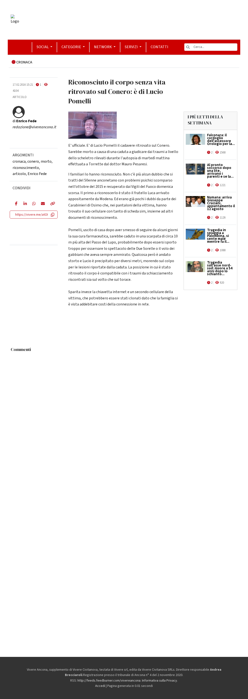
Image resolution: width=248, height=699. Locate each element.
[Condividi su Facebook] (16, 204)
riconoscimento (26, 167)
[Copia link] (51, 204)
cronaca (19, 161)
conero (33, 161)
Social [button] (43, 47)
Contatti (159, 47)
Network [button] (103, 47)
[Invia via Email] (42, 204)
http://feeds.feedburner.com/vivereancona (109, 680)
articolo (19, 173)
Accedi (100, 686)
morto (46, 161)
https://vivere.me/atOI (31, 214)
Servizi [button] (132, 47)
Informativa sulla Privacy (159, 680)
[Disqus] (124, 414)
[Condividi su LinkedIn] (24, 204)
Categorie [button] (72, 47)
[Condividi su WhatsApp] (33, 204)
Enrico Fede (37, 173)
